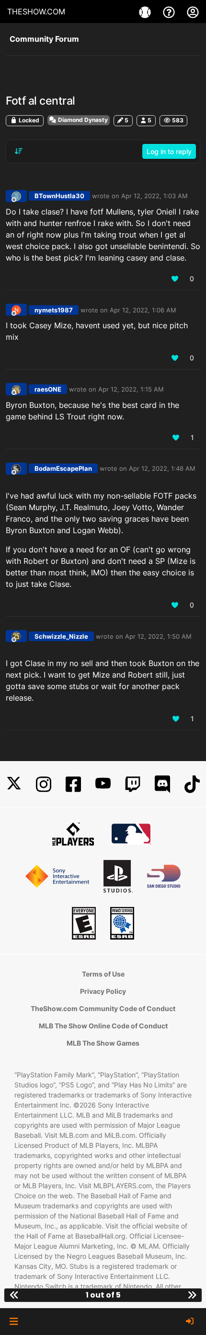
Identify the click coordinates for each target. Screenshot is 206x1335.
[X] (14, 784)
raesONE (47, 389)
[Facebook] (73, 784)
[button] (13, 1321)
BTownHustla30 (59, 196)
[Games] (146, 11)
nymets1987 (53, 310)
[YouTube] (103, 784)
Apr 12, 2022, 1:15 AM (131, 389)
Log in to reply (169, 151)
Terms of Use (103, 974)
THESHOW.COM (36, 11)
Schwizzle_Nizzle (61, 636)
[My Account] (193, 11)
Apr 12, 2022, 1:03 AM (154, 196)
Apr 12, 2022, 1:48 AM (162, 468)
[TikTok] (192, 784)
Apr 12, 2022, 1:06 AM (143, 310)
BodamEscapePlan (63, 468)
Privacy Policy (103, 991)
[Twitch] (132, 784)
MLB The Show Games (103, 1043)
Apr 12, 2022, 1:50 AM (158, 636)
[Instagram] (43, 784)
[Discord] (162, 784)
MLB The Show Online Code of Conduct (103, 1026)
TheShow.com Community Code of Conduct (103, 1008)
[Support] (170, 11)
